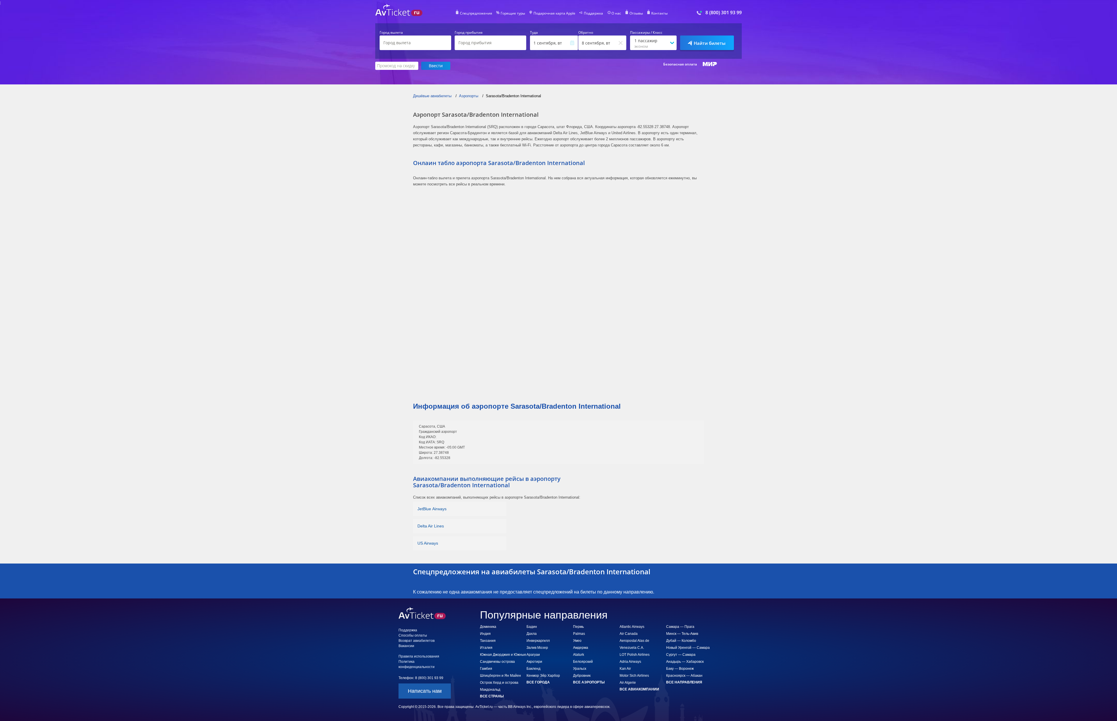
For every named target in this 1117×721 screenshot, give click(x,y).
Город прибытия (469, 32)
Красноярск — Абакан (684, 676)
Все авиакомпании (639, 689)
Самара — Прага (680, 627)
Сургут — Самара (681, 655)
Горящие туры (513, 13)
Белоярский (583, 662)
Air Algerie (628, 683)
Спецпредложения (476, 13)
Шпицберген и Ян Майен (500, 676)
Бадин (532, 627)
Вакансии (406, 646)
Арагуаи (533, 655)
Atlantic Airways (632, 627)
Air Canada (629, 634)
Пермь (578, 627)
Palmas (579, 634)
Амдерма (580, 648)
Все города (538, 682)
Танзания (488, 641)
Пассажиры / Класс (646, 32)
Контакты (659, 13)
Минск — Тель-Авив (682, 634)
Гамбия (486, 669)
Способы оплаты (413, 635)
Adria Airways (630, 662)
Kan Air (625, 669)
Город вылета (391, 32)
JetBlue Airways (432, 508)
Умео (577, 641)
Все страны (492, 696)
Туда (534, 32)
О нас (616, 13)
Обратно (585, 32)
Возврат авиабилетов (417, 641)
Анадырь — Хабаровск (685, 662)
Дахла (532, 634)
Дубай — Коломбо (681, 641)
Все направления (684, 682)
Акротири (534, 662)
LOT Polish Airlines (635, 655)
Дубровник (581, 676)
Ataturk (578, 655)
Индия (485, 634)
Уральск (579, 669)
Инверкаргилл (538, 641)
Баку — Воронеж (680, 669)
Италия (486, 648)
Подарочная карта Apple (554, 13)
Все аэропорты (589, 682)
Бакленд (533, 669)
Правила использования (419, 656)
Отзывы (636, 13)
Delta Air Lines (430, 526)
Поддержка (593, 13)
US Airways (427, 543)
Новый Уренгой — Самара (688, 648)
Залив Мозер (537, 648)
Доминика (488, 627)
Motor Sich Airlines (634, 676)
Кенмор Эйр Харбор (543, 676)
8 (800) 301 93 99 (723, 13)
